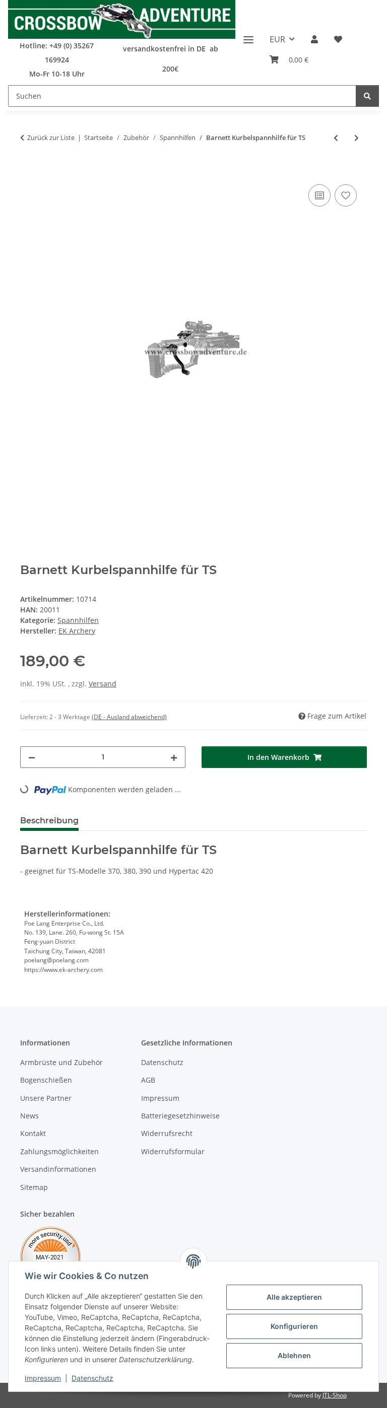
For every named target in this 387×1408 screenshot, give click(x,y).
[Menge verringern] (32, 757)
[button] (314, 39)
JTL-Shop (334, 1395)
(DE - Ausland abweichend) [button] (129, 717)
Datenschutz (92, 1378)
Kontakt (33, 1133)
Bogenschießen (46, 1080)
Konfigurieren (294, 1326)
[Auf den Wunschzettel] (346, 195)
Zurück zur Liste (51, 137)
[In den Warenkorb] (28, 170)
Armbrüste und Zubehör (61, 1062)
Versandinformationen (58, 1169)
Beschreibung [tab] (49, 820)
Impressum (43, 1378)
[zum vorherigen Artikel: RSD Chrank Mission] (336, 138)
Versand (102, 683)
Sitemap (34, 1187)
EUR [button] (277, 39)
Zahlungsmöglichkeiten (59, 1151)
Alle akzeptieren (294, 1297)
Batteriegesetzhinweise (180, 1115)
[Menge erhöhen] (174, 757)
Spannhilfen (78, 620)
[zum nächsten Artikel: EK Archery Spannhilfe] (356, 138)
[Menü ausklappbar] (248, 35)
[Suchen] (367, 96)
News (29, 1115)
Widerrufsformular (173, 1151)
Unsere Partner (46, 1098)
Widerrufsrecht (166, 1133)
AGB (148, 1080)
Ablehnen (294, 1355)
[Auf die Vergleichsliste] (319, 195)
